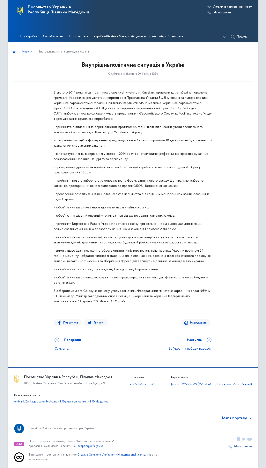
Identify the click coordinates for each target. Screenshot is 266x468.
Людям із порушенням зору (232, 6)
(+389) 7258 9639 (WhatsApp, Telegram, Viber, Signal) (211, 384)
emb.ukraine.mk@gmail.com (60, 401)
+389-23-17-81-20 (143, 384)
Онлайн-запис (53, 36)
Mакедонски (222, 12)
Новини (27, 51)
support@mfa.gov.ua (90, 446)
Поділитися (70, 322)
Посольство (78, 36)
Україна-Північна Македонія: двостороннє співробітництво (138, 36)
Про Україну (27, 36)
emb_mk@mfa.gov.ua (27, 401)
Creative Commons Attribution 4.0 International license (111, 454)
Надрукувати (198, 322)
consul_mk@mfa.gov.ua (93, 401)
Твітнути (98, 322)
